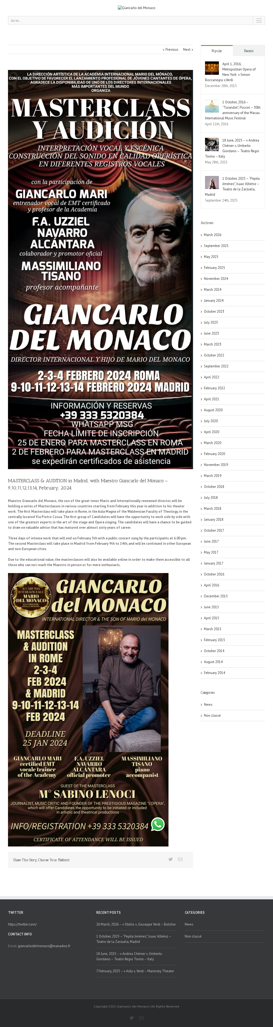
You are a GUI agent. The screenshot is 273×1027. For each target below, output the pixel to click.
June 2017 (211, 541)
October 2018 (214, 486)
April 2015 (211, 618)
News (208, 704)
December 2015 (216, 596)
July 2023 (211, 322)
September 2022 (216, 366)
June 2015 (211, 607)
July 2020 (211, 421)
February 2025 (214, 267)
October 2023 (214, 311)
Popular (217, 51)
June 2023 (211, 333)
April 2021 (211, 399)
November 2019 (216, 464)
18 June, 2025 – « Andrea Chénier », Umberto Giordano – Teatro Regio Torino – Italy (129, 956)
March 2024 (212, 289)
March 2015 (212, 629)
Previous (172, 49)
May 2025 (211, 256)
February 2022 (214, 388)
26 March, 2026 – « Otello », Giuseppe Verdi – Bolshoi (136, 924)
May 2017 (211, 552)
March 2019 (212, 475)
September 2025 (216, 246)
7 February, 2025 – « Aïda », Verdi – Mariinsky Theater (135, 971)
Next (186, 49)
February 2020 (214, 454)
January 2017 (213, 563)
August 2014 (213, 662)
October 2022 (214, 355)
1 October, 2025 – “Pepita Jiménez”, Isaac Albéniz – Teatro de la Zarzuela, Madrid (133, 939)
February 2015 (214, 640)
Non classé (212, 715)
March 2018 (212, 508)
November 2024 (216, 278)
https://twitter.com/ (22, 924)
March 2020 (212, 443)
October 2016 (214, 574)
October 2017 (214, 530)
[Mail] (180, 859)
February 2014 (214, 673)
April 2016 (211, 585)
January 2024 (213, 300)
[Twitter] (170, 859)
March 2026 (212, 235)
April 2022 (211, 377)
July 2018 (211, 497)
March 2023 (212, 344)
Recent (249, 51)
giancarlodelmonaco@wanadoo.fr (44, 946)
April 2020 (211, 432)
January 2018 (213, 519)
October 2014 (214, 651)
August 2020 (213, 410)
